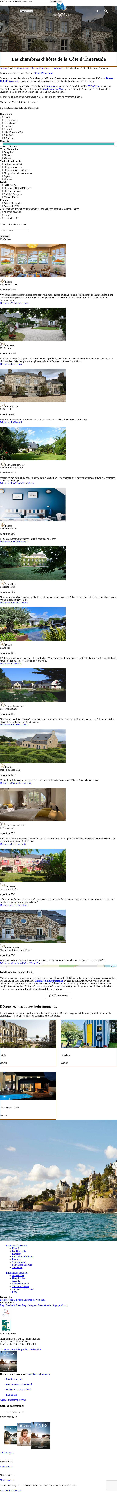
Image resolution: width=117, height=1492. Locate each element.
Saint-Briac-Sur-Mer (22, 1264)
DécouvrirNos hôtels (28, 1043)
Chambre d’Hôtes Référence (17, 188)
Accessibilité (26, 11)
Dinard (7, 117)
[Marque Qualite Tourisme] (6, 1318)
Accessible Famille (13, 203)
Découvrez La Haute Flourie (14, 602)
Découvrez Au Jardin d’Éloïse (14, 905)
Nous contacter (7, 1480)
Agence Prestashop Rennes (13, 1400)
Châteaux (8, 155)
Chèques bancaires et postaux (18, 173)
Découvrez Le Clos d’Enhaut (14, 541)
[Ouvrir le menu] (113, 11)
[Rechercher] (106, 11)
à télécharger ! (7, 1452)
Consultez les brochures (38, 1374)
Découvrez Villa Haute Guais (14, 303)
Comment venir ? (20, 1283)
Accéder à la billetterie (10, 1490)
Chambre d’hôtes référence (49, 980)
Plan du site (11, 1394)
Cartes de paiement (13, 164)
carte (58, 966)
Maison (7, 158)
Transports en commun (23, 1289)
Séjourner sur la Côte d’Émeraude (32, 68)
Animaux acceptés (12, 212)
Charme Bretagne (12, 191)
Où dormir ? (57, 68)
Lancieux (50, 86)
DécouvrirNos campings (89, 1043)
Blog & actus (18, 1278)
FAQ (14, 1292)
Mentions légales (14, 1379)
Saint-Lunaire (18, 1262)
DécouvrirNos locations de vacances (28, 1096)
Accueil (3, 68)
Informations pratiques (17, 1272)
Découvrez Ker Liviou (11, 364)
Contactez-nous (7, 1349)
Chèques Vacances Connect (17, 170)
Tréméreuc (94, 86)
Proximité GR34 (12, 218)
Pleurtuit (8, 129)
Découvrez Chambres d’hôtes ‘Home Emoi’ (21, 963)
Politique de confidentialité (28, 1349)
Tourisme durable (20, 1286)
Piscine (7, 215)
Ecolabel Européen (13, 194)
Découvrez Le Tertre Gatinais (14, 724)
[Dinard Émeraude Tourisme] (62, 17)
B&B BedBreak (11, 185)
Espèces (7, 176)
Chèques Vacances (13, 167)
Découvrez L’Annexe (10, 663)
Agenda (16, 1281)
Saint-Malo (9, 135)
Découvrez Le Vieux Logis (13, 844)
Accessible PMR (12, 206)
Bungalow (9, 152)
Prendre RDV (6, 1466)
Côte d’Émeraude (44, 73)
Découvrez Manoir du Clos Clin (15, 783)
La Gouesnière (11, 120)
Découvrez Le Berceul (11, 422)
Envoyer (5, 236)
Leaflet (113, 966)
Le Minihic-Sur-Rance (23, 1256)
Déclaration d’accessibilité (18, 1389)
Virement (8, 179)
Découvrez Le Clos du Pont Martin (17, 483)
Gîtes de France (11, 197)
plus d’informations (58, 995)
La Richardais (10, 123)
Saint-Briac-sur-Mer (53, 89)
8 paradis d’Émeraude (16, 1245)
